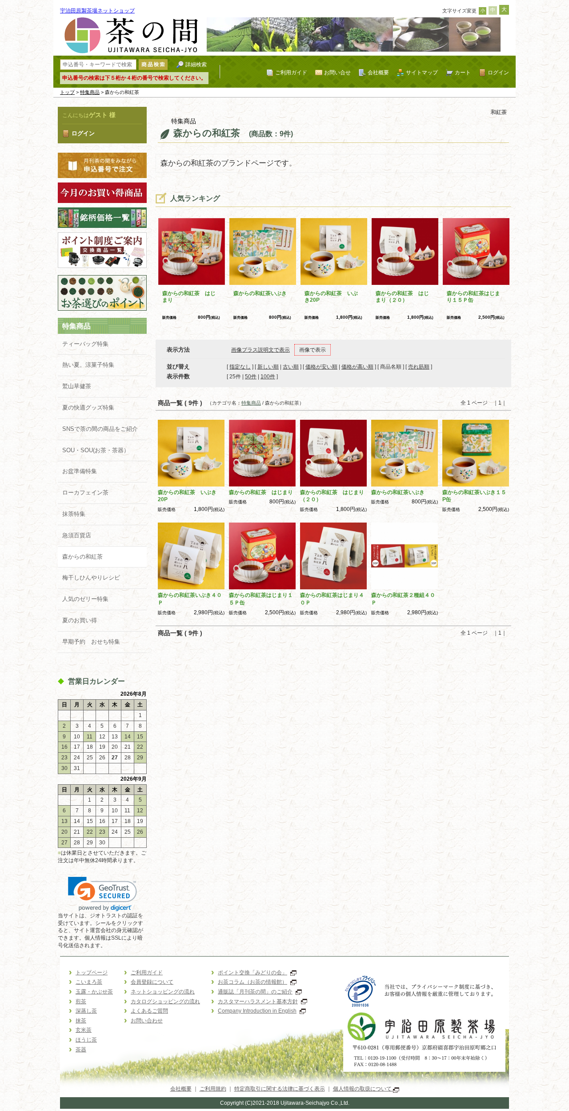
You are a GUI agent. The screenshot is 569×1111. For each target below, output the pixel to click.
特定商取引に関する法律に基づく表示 (279, 1089)
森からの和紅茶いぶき (260, 293)
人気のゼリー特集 (85, 599)
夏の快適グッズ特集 (88, 407)
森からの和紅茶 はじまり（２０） (402, 297)
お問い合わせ (147, 1021)
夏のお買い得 (79, 620)
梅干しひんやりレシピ (91, 577)
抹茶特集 (73, 514)
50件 (250, 376)
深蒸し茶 (86, 1011)
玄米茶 (84, 1030)
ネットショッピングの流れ (163, 992)
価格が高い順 (357, 367)
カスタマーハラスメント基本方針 (258, 1001)
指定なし (240, 367)
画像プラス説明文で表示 (260, 350)
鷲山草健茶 (76, 386)
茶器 (81, 1049)
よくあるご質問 (149, 1011)
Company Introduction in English (257, 1011)
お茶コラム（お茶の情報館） (252, 982)
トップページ (92, 972)
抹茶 (81, 1021)
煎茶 (81, 1001)
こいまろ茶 (89, 982)
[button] (102, 894)
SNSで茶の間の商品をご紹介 (100, 429)
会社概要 (378, 72)
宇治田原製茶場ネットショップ (97, 11)
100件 (267, 376)
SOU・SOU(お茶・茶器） (95, 450)
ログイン (498, 72)
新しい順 (268, 367)
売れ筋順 (418, 367)
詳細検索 (196, 64)
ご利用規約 (213, 1089)
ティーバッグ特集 (85, 344)
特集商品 (90, 92)
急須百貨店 (76, 535)
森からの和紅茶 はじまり (261, 492)
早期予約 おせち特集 (91, 641)
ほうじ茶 (86, 1040)
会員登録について (152, 982)
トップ (67, 92)
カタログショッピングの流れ (165, 1001)
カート (463, 72)
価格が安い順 (321, 367)
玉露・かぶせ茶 (94, 992)
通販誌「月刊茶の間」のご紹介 (255, 992)
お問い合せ (337, 72)
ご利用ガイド (291, 72)
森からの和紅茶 (82, 556)
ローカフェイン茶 (85, 492)
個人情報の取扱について (363, 1089)
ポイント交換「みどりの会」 (252, 972)
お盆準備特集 (79, 471)
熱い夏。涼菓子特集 (88, 364)
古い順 (291, 367)
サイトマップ (422, 72)
